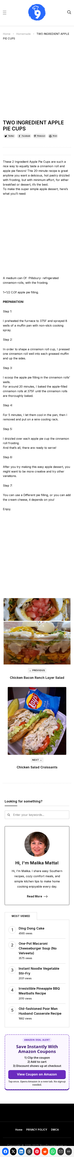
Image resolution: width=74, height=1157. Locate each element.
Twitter (11, 136)
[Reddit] (45, 1151)
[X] (13, 1151)
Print (55, 136)
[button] (4, 12)
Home (6, 34)
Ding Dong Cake (31, 928)
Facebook (26, 136)
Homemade (23, 34)
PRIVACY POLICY (36, 1129)
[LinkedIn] (21, 1151)
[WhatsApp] (53, 1151)
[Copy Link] (68, 1151)
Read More (34, 896)
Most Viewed (21, 916)
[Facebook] (5, 1151)
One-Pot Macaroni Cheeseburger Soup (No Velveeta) (38, 948)
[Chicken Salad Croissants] (37, 721)
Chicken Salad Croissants (37, 767)
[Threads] (29, 1151)
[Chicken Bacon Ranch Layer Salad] (37, 631)
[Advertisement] (37, 81)
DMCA (55, 1129)
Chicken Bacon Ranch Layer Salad (37, 677)
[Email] (60, 1151)
